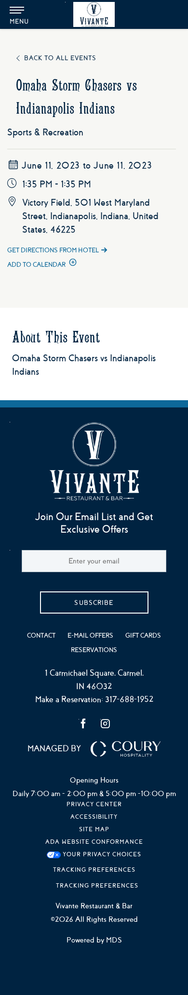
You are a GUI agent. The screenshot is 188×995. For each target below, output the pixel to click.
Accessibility (94, 817)
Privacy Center (94, 804)
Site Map (94, 829)
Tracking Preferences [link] (94, 870)
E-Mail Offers (90, 635)
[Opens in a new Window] (83, 725)
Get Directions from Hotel (53, 250)
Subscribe (93, 603)
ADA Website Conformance (94, 842)
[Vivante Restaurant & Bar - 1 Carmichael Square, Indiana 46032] (94, 14)
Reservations (94, 650)
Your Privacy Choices (101, 854)
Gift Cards (143, 635)
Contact (41, 635)
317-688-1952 (129, 699)
